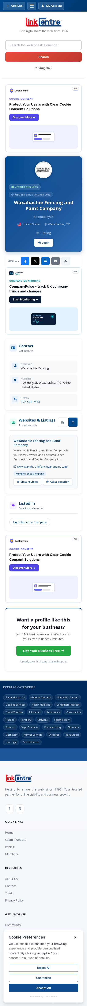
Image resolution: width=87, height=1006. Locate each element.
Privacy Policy (14, 900)
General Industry (15, 697)
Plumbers (73, 727)
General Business (41, 697)
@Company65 (43, 216)
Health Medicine (41, 704)
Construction (73, 712)
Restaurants (72, 734)
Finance (9, 719)
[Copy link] (65, 261)
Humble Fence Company (30, 522)
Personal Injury (52, 727)
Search (43, 57)
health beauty (62, 719)
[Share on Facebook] (25, 261)
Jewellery (26, 719)
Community (13, 925)
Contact (10, 886)
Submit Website (15, 840)
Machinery (11, 734)
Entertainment (31, 742)
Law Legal (10, 742)
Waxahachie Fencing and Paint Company (37, 443)
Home (9, 832)
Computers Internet (68, 704)
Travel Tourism (14, 712)
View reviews (29, 482)
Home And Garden (67, 697)
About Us (11, 879)
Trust (8, 893)
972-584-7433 (30, 402)
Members (11, 854)
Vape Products (30, 727)
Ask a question (59, 482)
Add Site (17, 6)
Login (45, 243)
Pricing (9, 847)
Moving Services (33, 734)
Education (34, 712)
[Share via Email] (55, 261)
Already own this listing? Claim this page (43, 661)
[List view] (72, 422)
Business (10, 727)
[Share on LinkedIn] (45, 261)
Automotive (53, 712)
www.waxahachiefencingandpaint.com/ (42, 466)
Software (43, 719)
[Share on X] (35, 261)
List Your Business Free (41, 651)
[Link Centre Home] (43, 22)
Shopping (54, 734)
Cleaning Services (15, 704)
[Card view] (62, 422)
